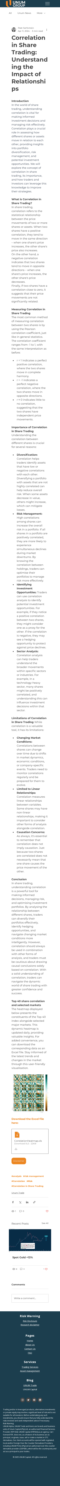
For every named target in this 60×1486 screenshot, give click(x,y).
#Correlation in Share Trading (27, 1186)
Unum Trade (18, 1192)
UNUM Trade (30, 1385)
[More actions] (46, 29)
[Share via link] (34, 1202)
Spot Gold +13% (22, 1257)
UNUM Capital (30, 1389)
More (39, 13)
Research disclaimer (30, 1324)
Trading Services (30, 1366)
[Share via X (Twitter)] (20, 1202)
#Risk (29, 1181)
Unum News (24, 13)
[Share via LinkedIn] (27, 1202)
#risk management (33, 1176)
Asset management (30, 1370)
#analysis (16, 1176)
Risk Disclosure (30, 1321)
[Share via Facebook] (13, 1202)
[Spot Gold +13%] (30, 1240)
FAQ (30, 1352)
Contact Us (30, 1348)
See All (45, 1223)
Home (30, 1340)
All (10, 13)
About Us (30, 1344)
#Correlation (18, 1181)
